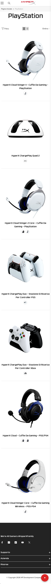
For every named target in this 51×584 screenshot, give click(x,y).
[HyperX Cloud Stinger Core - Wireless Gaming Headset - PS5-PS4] (25, 476)
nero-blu (27, 441)
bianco (27, 232)
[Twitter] (29, 542)
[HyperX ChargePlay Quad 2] (25, 129)
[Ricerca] (9, 3)
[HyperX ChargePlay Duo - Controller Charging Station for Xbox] (25, 338)
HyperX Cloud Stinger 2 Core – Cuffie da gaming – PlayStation (25, 225)
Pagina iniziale (6, 9)
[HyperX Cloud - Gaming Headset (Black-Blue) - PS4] (25, 409)
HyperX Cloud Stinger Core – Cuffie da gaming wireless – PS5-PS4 (25, 505)
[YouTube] (22, 542)
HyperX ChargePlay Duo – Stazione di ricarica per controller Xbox (26, 366)
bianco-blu (25, 512)
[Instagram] (9, 542)
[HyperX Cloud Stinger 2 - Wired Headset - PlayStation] (25, 58)
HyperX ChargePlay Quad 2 (26, 156)
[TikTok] (16, 542)
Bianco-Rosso (25, 161)
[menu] (2, 3)
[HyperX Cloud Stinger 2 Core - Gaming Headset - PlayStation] (25, 196)
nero (23, 232)
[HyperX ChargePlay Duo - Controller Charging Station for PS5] (25, 267)
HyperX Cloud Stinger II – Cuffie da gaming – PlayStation (25, 87)
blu (23, 441)
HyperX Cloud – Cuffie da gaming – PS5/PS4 (25, 436)
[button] (24, 28)
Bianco (25, 93)
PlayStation (19, 9)
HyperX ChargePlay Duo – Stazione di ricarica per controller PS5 (26, 296)
